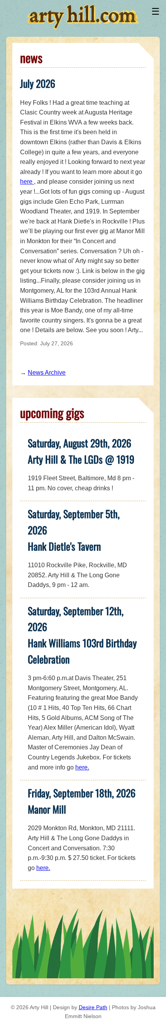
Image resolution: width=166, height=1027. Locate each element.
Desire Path (93, 1007)
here (27, 181)
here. (82, 767)
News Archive (47, 372)
